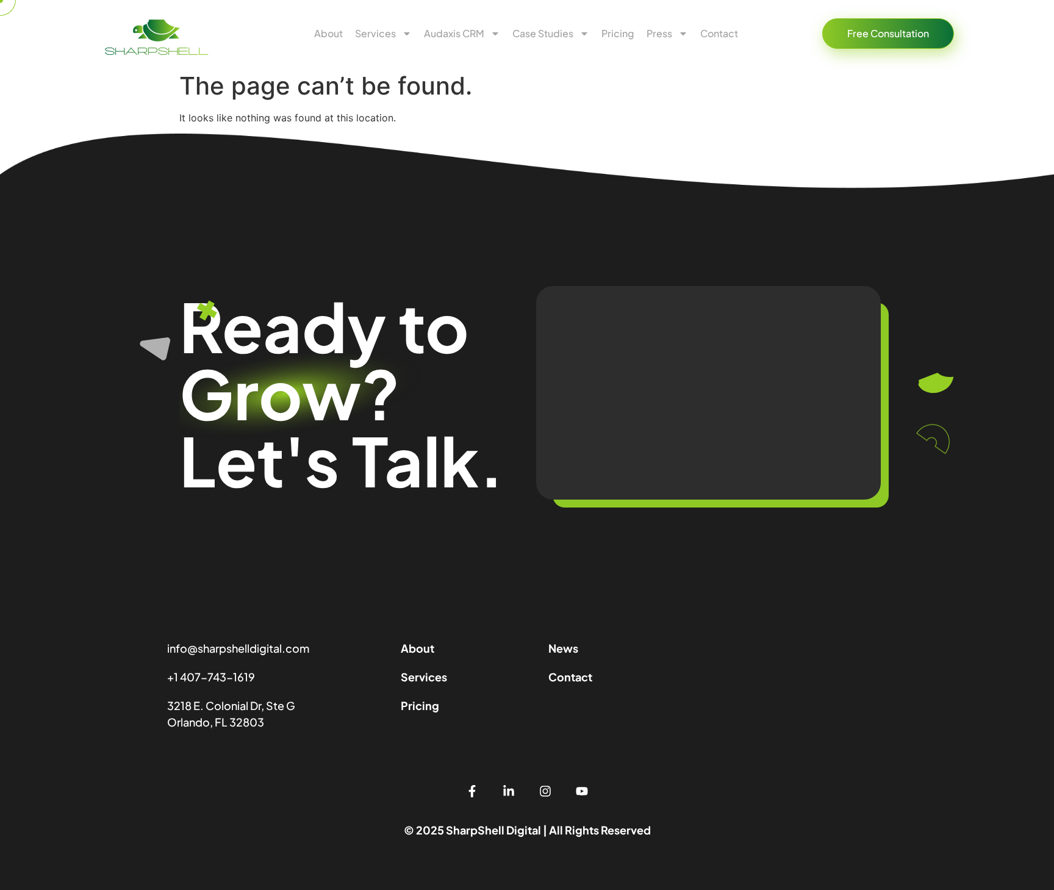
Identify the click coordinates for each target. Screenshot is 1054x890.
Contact (720, 33)
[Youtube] (582, 791)
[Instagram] (545, 791)
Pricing (617, 33)
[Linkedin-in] (509, 791)
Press (659, 33)
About (328, 33)
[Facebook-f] (472, 791)
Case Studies (542, 33)
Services (375, 33)
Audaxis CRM (454, 33)
